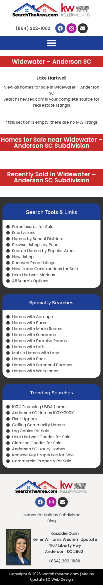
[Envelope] (83, 28)
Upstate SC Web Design (51, 579)
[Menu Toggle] (51, 43)
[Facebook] (60, 28)
